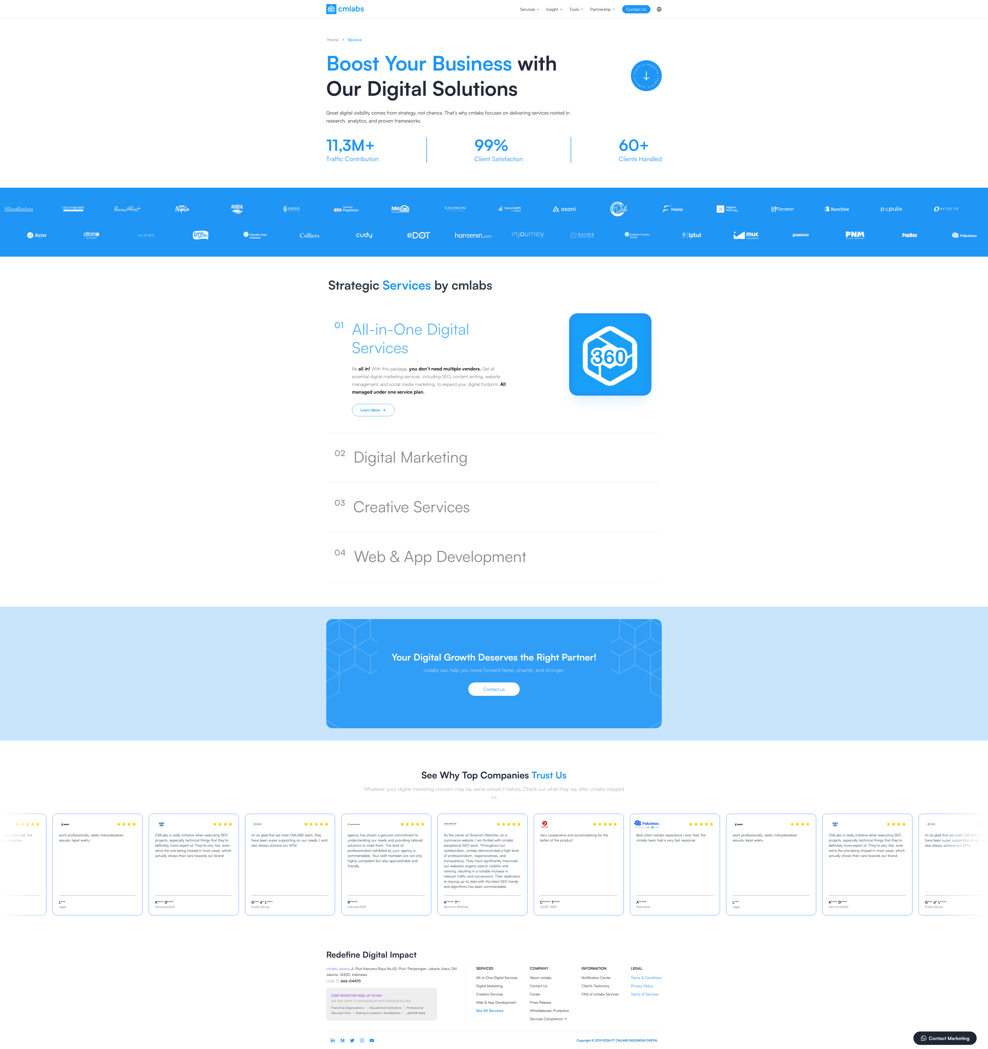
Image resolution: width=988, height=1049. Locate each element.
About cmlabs (540, 977)
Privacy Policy (642, 986)
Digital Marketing (489, 986)
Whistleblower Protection (549, 1010)
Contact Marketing (949, 1038)
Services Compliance (546, 1019)
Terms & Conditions (646, 977)
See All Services (489, 1010)
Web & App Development (496, 1002)
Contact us (494, 689)
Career (535, 994)
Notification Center (596, 977)
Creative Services (489, 994)
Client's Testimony (595, 986)
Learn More (370, 410)
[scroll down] (646, 75)
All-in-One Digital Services (496, 977)
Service (355, 39)
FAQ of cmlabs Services (600, 994)
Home (333, 39)
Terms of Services (644, 994)
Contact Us (538, 986)
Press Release (540, 1002)
